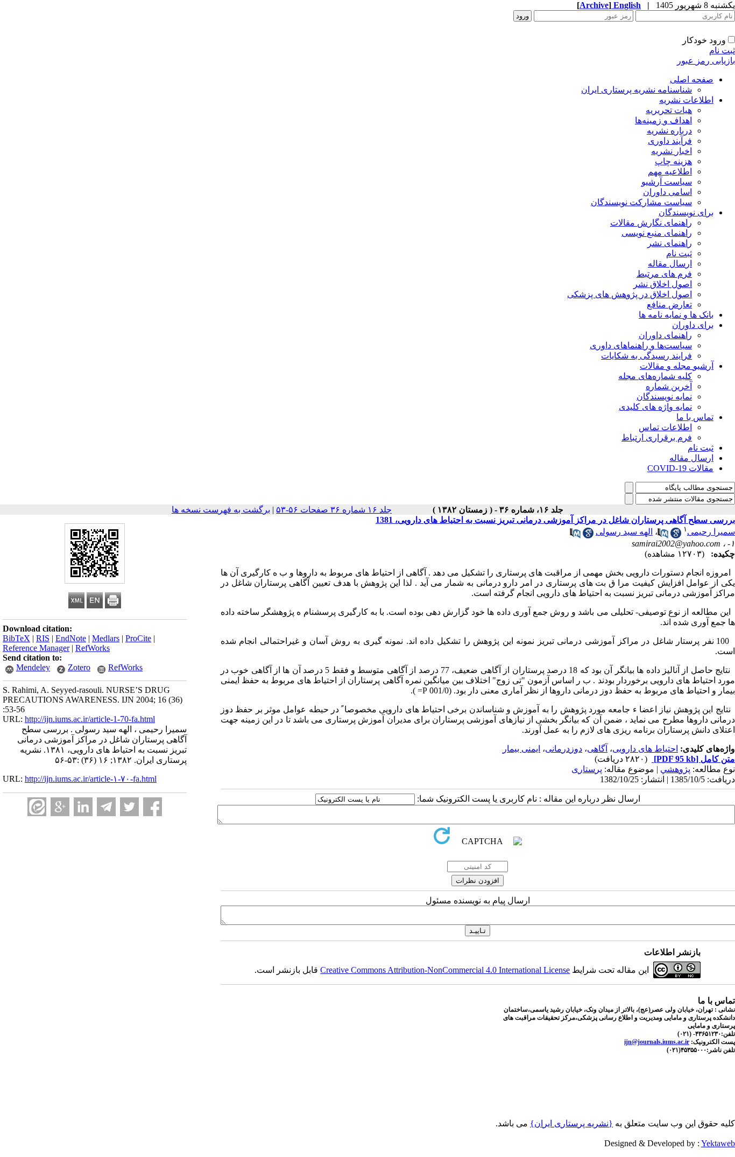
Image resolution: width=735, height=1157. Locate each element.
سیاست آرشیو (666, 181)
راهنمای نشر (669, 243)
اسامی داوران (667, 192)
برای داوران (692, 324)
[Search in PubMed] (663, 535)
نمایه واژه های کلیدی (655, 406)
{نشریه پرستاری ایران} (571, 1123)
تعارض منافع (669, 304)
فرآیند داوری (670, 140)
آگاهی (597, 748)
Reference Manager (36, 648)
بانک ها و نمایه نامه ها (676, 314)
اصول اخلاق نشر (662, 284)
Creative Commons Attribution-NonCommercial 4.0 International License (445, 969)
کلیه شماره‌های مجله (655, 376)
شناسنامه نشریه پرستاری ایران (636, 89)
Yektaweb (718, 1143)
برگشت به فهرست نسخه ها (221, 509)
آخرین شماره (669, 386)
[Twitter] (129, 806)
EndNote (70, 638)
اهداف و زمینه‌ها (663, 120)
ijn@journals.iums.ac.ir (656, 1042)
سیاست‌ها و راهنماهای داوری (641, 345)
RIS (43, 638)
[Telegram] (106, 806)
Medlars (105, 638)
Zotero (79, 667)
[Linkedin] (83, 806)
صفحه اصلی (691, 79)
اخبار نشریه (671, 151)
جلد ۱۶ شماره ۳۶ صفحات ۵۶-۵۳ (334, 509)
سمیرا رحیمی (711, 531)
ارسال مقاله (670, 263)
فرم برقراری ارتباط (656, 437)
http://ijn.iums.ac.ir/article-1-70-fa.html (90, 719)
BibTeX (16, 638)
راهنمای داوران (665, 335)
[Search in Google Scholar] (675, 535)
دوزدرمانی (563, 748)
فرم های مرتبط (664, 273)
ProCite (138, 638)
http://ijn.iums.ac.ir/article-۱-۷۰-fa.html (91, 778)
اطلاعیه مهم (670, 171)
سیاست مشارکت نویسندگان (641, 202)
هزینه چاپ (673, 161)
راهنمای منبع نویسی (656, 232)
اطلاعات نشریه (686, 99)
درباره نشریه (669, 130)
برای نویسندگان (686, 212)
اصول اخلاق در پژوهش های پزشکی (629, 294)
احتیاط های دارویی (645, 748)
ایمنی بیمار (521, 748)
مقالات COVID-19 (680, 468)
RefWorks (92, 648)
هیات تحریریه (669, 110)
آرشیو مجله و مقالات (676, 365)
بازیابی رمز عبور (706, 60)
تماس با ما (694, 417)
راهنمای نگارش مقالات (651, 222)
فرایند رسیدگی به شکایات (646, 355)
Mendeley (33, 667)
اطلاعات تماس (665, 427)
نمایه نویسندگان (664, 396)
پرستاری (586, 769)
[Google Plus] (60, 806)
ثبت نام (722, 50)
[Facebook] (152, 806)
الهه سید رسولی (624, 531)
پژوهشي (675, 769)
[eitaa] (36, 806)
